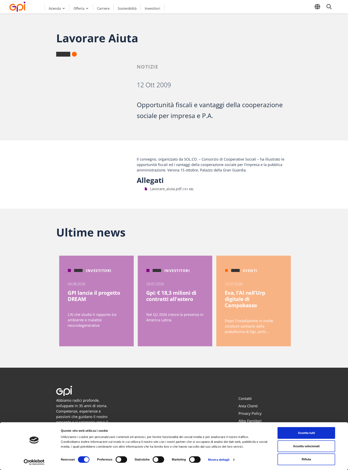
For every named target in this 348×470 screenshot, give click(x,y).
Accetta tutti (306, 433)
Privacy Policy (250, 413)
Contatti (245, 398)
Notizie (147, 66)
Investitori (152, 8)
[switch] (121, 459)
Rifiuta (306, 459)
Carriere (103, 8)
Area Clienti (248, 406)
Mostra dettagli (219, 459)
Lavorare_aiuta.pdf (165, 188)
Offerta (79, 8)
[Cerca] (329, 6)
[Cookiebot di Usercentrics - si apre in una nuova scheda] (34, 462)
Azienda (55, 8)
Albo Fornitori (250, 420)
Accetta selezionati (306, 446)
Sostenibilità (127, 8)
